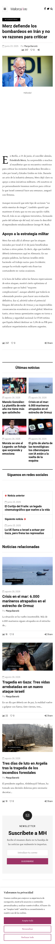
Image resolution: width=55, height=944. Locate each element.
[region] (27, 915)
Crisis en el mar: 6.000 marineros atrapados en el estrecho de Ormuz (40, 407)
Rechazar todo (27, 937)
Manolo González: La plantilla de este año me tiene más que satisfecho (14, 407)
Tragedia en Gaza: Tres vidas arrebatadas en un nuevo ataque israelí (26, 687)
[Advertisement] (27, 123)
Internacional (11, 19)
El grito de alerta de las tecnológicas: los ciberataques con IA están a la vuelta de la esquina (41, 452)
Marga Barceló (31, 46)
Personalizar (27, 929)
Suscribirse (27, 861)
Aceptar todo (27, 920)
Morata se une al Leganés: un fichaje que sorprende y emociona (14, 448)
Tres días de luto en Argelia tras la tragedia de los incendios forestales (24, 768)
